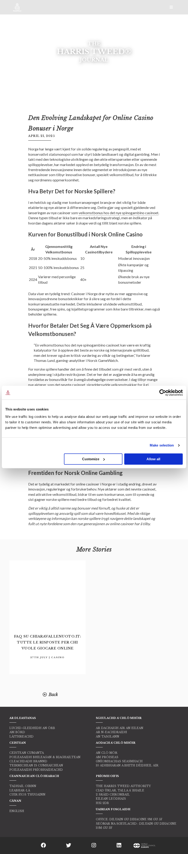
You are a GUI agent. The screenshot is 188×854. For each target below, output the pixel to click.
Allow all (153, 459)
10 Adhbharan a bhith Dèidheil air (127, 765)
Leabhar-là (19, 790)
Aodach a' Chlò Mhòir (115, 742)
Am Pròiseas (107, 757)
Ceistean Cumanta (26, 752)
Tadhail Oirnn (22, 786)
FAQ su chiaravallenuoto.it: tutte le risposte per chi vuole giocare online (47, 642)
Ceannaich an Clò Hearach (34, 776)
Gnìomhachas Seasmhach (119, 761)
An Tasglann (107, 736)
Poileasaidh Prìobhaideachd (36, 769)
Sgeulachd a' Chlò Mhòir (118, 718)
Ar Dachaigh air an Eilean (119, 728)
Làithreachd (21, 736)
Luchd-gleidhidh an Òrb (32, 728)
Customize (90, 459)
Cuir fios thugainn (27, 794)
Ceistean (17, 742)
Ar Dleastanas (22, 718)
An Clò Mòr (106, 752)
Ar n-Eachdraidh (111, 732)
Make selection (162, 445)
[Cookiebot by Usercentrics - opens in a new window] (163, 392)
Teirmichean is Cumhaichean (36, 765)
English (16, 811)
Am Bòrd (17, 732)
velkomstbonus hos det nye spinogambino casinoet (118, 213)
